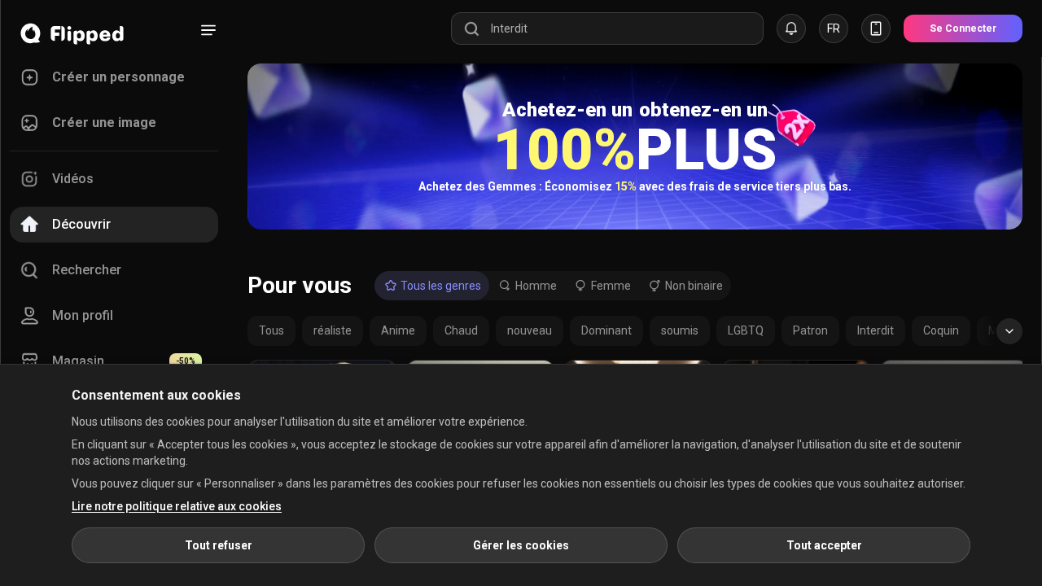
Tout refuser (218, 545)
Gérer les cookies (521, 545)
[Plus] (208, 30)
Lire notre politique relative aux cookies (177, 506)
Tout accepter (824, 545)
